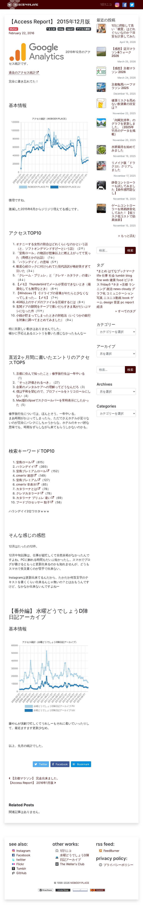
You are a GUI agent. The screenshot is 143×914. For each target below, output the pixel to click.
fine (99, 280)
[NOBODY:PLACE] (23, 4)
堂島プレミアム (26, 480)
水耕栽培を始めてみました (123, 148)
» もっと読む (127, 236)
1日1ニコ (106, 4)
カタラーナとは (26, 489)
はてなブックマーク (121, 271)
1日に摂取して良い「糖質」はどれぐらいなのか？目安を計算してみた (123, 31)
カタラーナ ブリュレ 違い (33, 498)
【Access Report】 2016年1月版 (31, 783)
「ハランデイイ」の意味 (32, 262)
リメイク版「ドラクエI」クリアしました (123, 166)
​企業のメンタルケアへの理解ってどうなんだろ (47, 387)
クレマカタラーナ (28, 493)
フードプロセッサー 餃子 (33, 502)
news (117, 289)
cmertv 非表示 (26, 484)
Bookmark (83, 764)
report (70, 28)
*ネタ (115, 284)
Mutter (13, 28)
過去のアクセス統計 (22, 72)
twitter (21, 859)
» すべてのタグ (125, 311)
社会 (112, 275)
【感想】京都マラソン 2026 (123, 70)
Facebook (62, 764)
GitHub (21, 873)
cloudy (126, 289)
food (120, 280)
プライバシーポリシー (118, 865)
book (126, 298)
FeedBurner (111, 851)
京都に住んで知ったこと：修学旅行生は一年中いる (50, 373)
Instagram (23, 851)
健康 (113, 280)
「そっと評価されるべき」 (34, 382)
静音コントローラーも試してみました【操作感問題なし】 (123, 188)
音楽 (117, 302)
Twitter (43, 764)
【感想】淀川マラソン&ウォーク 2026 (123, 52)
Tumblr (21, 868)
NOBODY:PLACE (79, 882)
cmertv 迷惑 (24, 475)
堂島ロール (23, 462)
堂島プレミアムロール (31, 471)
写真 (100, 298)
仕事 (105, 275)
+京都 (124, 284)
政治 (109, 289)
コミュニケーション (120, 293)
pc (122, 302)
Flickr (20, 864)
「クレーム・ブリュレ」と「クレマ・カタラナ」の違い (53, 275)
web (106, 280)
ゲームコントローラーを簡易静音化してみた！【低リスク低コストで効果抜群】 (123, 213)
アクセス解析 (83, 28)
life (99, 275)
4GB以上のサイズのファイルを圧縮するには (46, 302)
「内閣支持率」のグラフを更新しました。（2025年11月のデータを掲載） (123, 127)
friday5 (106, 284)
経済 (100, 307)
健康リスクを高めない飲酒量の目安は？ (123, 103)
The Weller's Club (72, 864)
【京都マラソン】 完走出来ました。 (35, 778)
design (108, 302)
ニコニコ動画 (112, 298)
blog (60, 28)
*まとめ (51, 28)
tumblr (120, 275)
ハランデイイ (25, 466)
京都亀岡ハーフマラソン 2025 (123, 86)
